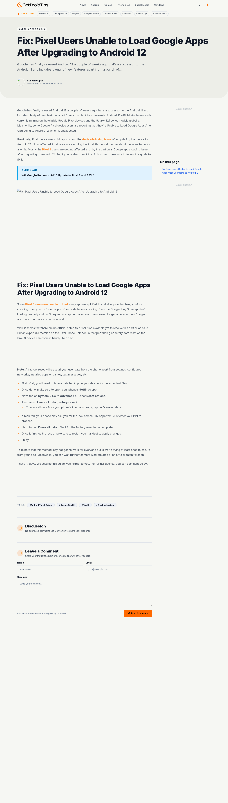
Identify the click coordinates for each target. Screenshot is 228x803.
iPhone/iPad (123, 5)
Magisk (75, 13)
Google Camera (91, 13)
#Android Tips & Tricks (41, 505)
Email (89, 562)
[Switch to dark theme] (208, 5)
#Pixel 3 (85, 505)
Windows (159, 5)
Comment (22, 577)
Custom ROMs (110, 13)
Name (20, 562)
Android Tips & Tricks (32, 29)
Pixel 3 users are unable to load (46, 304)
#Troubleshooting (105, 505)
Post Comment (139, 613)
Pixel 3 (46, 149)
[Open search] (199, 5)
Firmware (126, 13)
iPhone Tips (141, 13)
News (83, 5)
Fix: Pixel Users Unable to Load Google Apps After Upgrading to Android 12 (182, 171)
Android (95, 5)
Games (108, 5)
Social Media (142, 5)
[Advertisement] (84, 354)
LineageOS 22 (60, 13)
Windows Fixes (160, 13)
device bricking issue (96, 139)
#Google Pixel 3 (66, 505)
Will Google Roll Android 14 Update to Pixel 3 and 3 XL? (58, 175)
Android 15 (43, 13)
